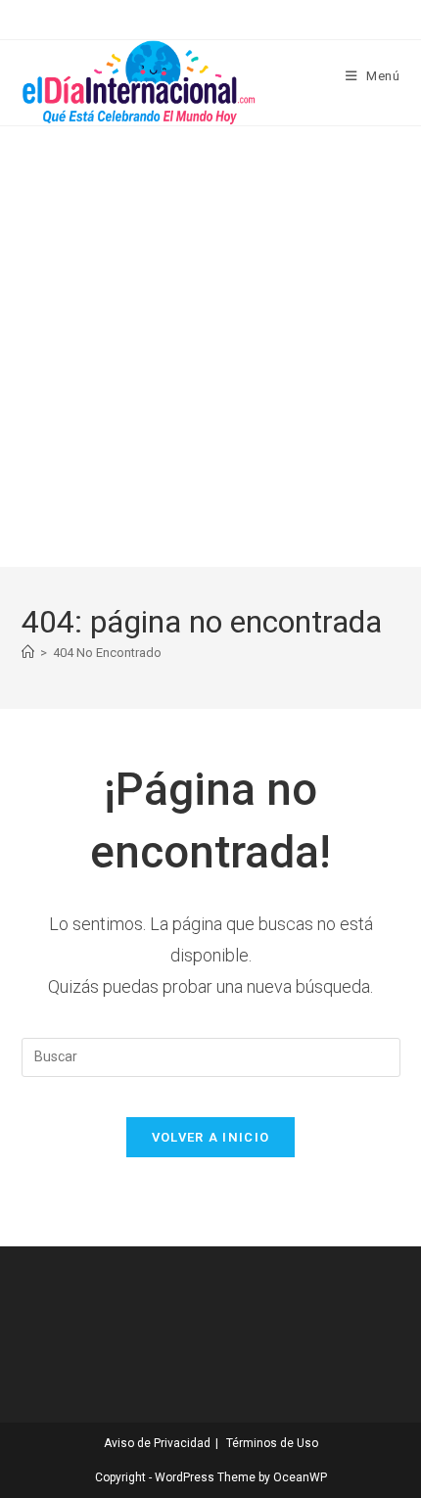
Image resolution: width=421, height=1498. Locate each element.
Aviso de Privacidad (157, 1443)
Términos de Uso (272, 1443)
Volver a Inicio (211, 1137)
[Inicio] (28, 652)
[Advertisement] (210, 346)
